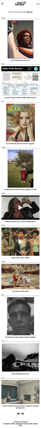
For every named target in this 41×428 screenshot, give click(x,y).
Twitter (12, 423)
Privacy (25, 423)
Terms (30, 423)
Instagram (19, 423)
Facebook (6, 423)
